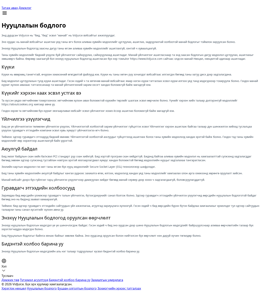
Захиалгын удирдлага (107, 280)
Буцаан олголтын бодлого (77, 288)
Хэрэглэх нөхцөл (14, 288)
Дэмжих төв (10, 280)
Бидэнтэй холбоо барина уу (69, 280)
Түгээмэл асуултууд (34, 280)
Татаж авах (10, 8)
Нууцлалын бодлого (42, 288)
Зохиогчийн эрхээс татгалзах (119, 288)
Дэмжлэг (25, 8)
